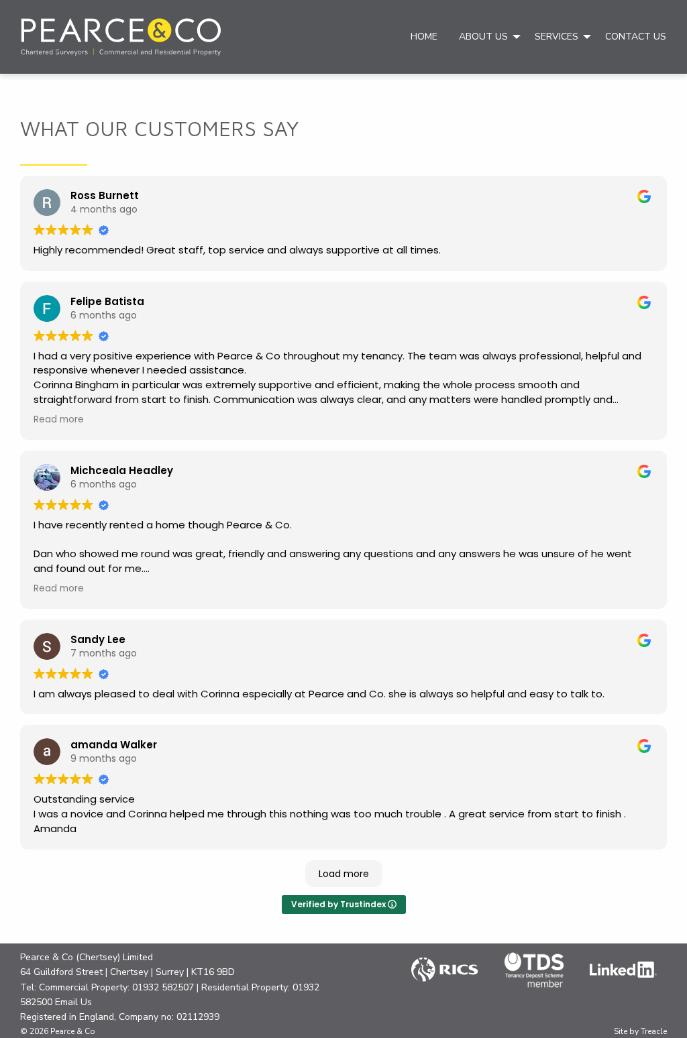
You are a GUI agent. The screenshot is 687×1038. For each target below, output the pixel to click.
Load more (344, 873)
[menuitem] (424, 37)
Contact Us (635, 36)
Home (424, 36)
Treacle (654, 1031)
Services (556, 36)
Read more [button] (59, 419)
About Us (483, 36)
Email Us (73, 1002)
